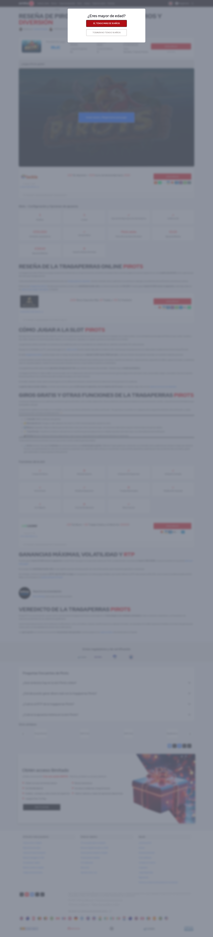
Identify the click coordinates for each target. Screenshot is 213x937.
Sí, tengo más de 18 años (106, 23)
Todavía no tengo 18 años (106, 32)
